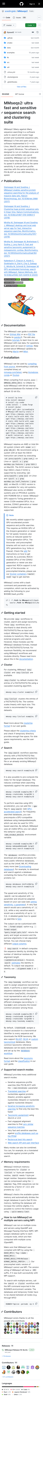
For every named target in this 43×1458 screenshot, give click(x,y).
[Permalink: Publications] (2, 181)
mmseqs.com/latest (13, 372)
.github (10, 38)
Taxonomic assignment (18, 1115)
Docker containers (18, 574)
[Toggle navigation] (3, 3)
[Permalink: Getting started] (2, 612)
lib (8, 57)
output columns (19, 943)
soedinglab (10, 11)
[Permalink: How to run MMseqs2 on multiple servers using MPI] (2, 1219)
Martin (16, 351)
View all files (21, 87)
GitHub (29, 346)
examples (11, 53)
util (8, 67)
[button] (36, 397)
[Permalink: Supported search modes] (2, 1069)
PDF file (31, 334)
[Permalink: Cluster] (2, 665)
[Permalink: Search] (2, 748)
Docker (16, 375)
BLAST (19, 1039)
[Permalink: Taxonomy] (2, 977)
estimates (16, 963)
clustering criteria (28, 730)
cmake (9, 43)
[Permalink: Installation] (2, 357)
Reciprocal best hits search (20, 1139)
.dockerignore (12, 77)
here (19, 919)
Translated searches (17, 1091)
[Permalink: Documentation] (2, 325)
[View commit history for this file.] (37, 32)
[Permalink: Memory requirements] (2, 1162)
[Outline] (40, 94)
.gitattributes (12, 82)
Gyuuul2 (10, 32)
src (8, 62)
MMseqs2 (22, 11)
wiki (25, 551)
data (9, 48)
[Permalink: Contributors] (2, 1311)
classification (24, 1061)
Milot (25, 351)
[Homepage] (21, 4)
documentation (26, 659)
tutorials (16, 340)
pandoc (17, 337)
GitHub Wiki (15, 334)
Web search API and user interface (23, 1143)
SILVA (25, 1039)
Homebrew (33, 372)
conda (7, 375)
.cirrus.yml (11, 72)
